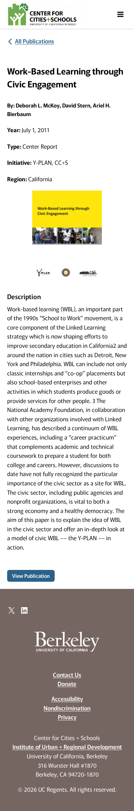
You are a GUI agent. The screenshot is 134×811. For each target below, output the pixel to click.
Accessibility (67, 698)
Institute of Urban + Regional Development (67, 746)
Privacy (67, 716)
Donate (67, 683)
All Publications (34, 41)
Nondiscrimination (67, 708)
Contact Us (67, 674)
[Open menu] (120, 14)
